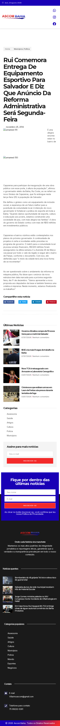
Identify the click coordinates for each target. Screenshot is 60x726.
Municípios (18, 49)
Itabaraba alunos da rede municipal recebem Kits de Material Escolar (34, 588)
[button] (8, 302)
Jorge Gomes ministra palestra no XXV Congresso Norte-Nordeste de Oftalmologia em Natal (36, 599)
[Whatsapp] (54, 10)
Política (27, 49)
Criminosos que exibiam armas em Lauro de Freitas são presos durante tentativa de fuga (37, 390)
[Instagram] (54, 17)
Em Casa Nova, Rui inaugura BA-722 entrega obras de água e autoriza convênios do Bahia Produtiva (34, 608)
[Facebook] (54, 23)
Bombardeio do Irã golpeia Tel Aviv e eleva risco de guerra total (35, 578)
